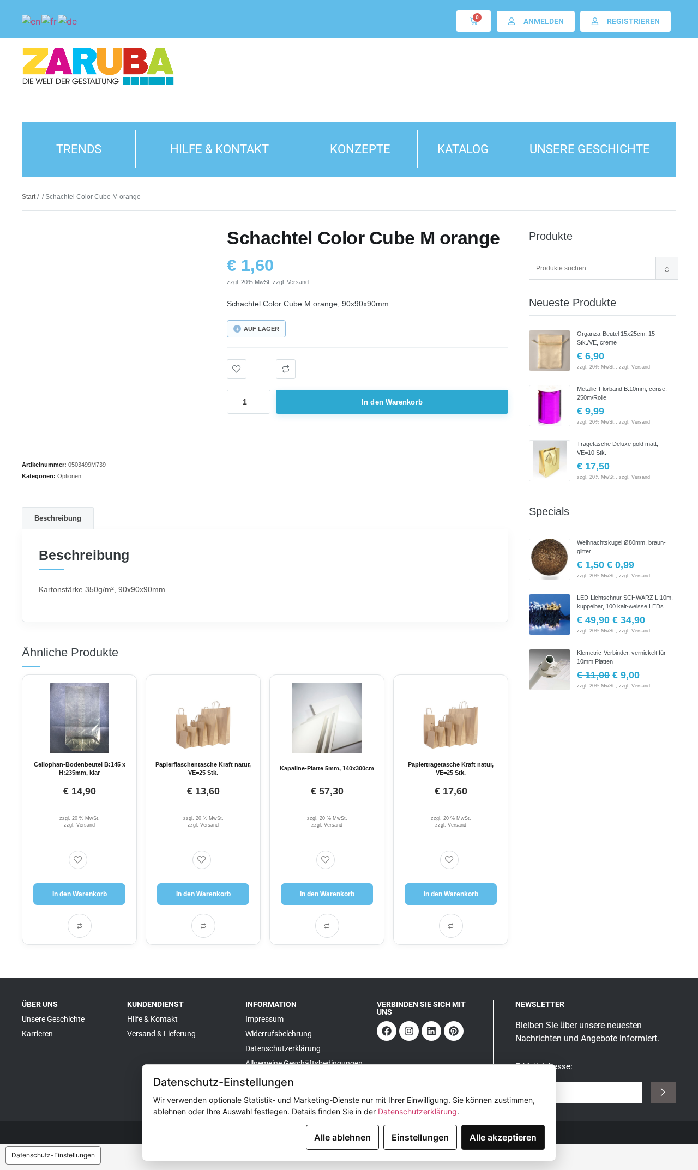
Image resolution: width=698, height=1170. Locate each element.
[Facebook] (386, 1031)
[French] (49, 20)
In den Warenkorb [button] (79, 894)
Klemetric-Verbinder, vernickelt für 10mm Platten (621, 657)
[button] (286, 369)
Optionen (69, 476)
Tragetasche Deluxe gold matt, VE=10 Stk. (617, 448)
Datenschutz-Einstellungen (53, 1155)
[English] (31, 20)
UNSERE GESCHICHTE (589, 149)
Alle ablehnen (342, 1137)
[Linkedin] (431, 1031)
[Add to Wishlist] (236, 369)
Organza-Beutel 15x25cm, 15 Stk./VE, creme (616, 338)
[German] (68, 20)
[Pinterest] (454, 1031)
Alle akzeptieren (503, 1137)
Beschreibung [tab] (57, 518)
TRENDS (78, 149)
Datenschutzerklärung (417, 1111)
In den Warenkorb (392, 402)
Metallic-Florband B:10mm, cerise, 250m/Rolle (622, 393)
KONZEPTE (360, 149)
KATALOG (463, 149)
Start (28, 197)
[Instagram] (409, 1031)
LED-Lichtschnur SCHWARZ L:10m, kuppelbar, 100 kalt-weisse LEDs (625, 602)
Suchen (666, 268)
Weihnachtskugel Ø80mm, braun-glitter (621, 546)
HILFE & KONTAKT (219, 149)
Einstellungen (420, 1137)
